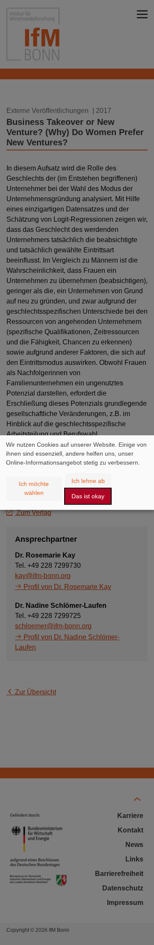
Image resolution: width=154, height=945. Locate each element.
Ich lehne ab (88, 480)
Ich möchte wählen (34, 488)
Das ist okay (87, 496)
